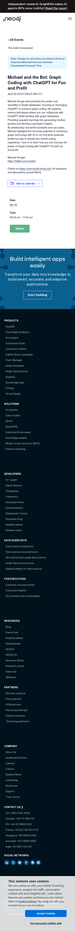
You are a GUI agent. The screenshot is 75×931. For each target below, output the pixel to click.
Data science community (19, 546)
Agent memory (14, 485)
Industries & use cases (18, 432)
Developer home (15, 502)
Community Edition (16, 349)
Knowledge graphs (16, 437)
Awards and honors (16, 757)
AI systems (12, 409)
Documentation (14, 507)
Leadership (12, 780)
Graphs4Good (13, 774)
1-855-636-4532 (20, 813)
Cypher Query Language (19, 354)
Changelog (12, 491)
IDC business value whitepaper (23, 596)
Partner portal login (17, 710)
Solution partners (15, 715)
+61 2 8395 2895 (26, 841)
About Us (11, 752)
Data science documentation (22, 552)
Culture (10, 769)
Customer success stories (20, 584)
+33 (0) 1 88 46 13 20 (26, 829)
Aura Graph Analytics (17, 332)
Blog (8, 626)
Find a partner (13, 699)
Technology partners (17, 721)
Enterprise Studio (15, 343)
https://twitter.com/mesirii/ (22, 161)
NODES (10, 649)
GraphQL (11, 377)
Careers (10, 763)
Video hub (11, 671)
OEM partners (13, 704)
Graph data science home (20, 563)
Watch (20, 228)
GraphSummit (13, 643)
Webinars (11, 677)
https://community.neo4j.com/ (36, 168)
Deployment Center (17, 513)
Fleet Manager (14, 360)
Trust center (13, 797)
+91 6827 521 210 (22, 846)
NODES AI (11, 654)
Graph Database (15, 365)
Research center (15, 666)
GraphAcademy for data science (24, 568)
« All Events (15, 40)
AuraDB (10, 326)
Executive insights (16, 590)
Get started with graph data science (26, 557)
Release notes (14, 530)
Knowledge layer (15, 382)
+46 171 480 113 (25, 818)
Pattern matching (15, 449)
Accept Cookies (46, 913)
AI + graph (11, 479)
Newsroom (12, 785)
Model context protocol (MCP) (23, 443)
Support (10, 791)
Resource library (15, 660)
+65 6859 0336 (27, 835)
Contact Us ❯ (13, 807)
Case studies (13, 415)
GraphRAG (12, 426)
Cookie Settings (27, 901)
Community (12, 496)
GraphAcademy (14, 524)
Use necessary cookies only (46, 923)
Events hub (12, 632)
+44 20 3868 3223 (21, 824)
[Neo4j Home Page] (12, 19)
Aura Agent (12, 337)
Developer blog (14, 519)
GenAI (9, 421)
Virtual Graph (13, 393)
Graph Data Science (17, 371)
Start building (37, 295)
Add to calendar (25, 183)
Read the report (56, 8)
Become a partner (16, 693)
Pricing (10, 388)
